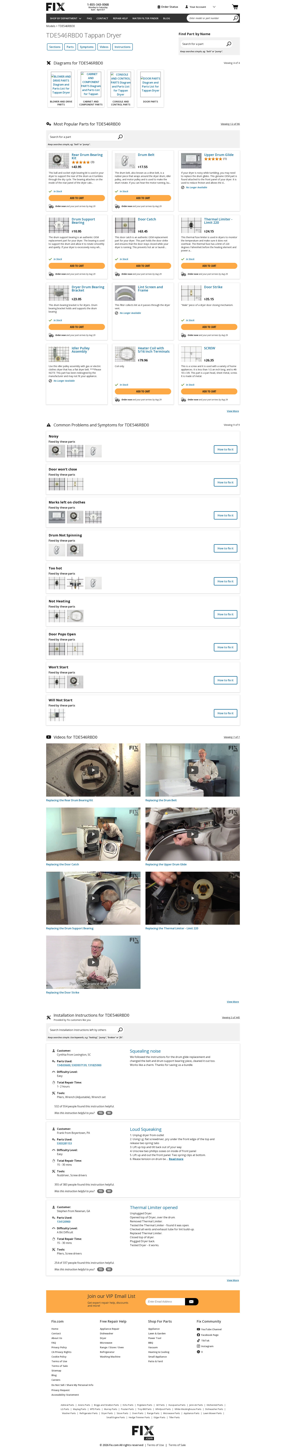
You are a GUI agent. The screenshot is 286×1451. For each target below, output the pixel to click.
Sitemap (56, 1370)
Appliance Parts (191, 1413)
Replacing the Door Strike (62, 992)
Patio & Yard (155, 1361)
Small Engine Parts (115, 1417)
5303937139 (79, 1065)
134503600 (63, 1065)
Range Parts (153, 1413)
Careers (55, 1379)
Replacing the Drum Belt (161, 800)
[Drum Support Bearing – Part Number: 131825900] (59, 225)
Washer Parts (69, 1413)
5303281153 (64, 1143)
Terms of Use (59, 1361)
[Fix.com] (57, 7)
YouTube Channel (211, 1329)
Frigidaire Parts (144, 1404)
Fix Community (209, 1321)
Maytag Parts (79, 1409)
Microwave (106, 1342)
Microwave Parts (171, 1413)
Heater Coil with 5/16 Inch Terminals (154, 350)
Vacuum (153, 1347)
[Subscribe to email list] (191, 1301)
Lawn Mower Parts (212, 1413)
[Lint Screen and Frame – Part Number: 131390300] (125, 293)
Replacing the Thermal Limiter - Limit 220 (171, 928)
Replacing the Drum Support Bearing (69, 928)
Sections (54, 47)
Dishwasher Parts (214, 1409)
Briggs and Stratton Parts (106, 1404)
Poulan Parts (127, 1409)
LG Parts (65, 1409)
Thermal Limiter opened (154, 1207)
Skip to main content (143, 18)
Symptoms (87, 47)
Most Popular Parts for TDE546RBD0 (87, 124)
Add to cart (77, 198)
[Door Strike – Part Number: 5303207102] (191, 293)
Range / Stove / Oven (112, 1347)
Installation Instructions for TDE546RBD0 (91, 1017)
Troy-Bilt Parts (145, 1409)
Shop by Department (63, 18)
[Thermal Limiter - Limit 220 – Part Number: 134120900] (191, 225)
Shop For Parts (160, 1321)
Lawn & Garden (157, 1333)
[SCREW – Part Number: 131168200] (191, 354)
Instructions (122, 47)
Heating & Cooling (158, 1351)
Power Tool (154, 1337)
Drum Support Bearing (83, 221)
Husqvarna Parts (177, 1404)
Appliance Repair (109, 1328)
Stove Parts (122, 1413)
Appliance (154, 1328)
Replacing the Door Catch (62, 864)
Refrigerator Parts (89, 1413)
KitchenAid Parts (215, 1404)
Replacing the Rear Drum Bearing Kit (69, 800)
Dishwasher (106, 1333)
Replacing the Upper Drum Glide (166, 864)
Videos (104, 47)
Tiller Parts (174, 1417)
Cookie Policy (59, 1356)
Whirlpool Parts (163, 1409)
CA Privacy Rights (61, 1351)
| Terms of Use (154, 1445)
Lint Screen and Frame (150, 288)
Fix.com (57, 1321)
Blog (166, 18)
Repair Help (120, 18)
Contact (102, 18)
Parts (70, 47)
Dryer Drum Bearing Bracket (88, 288)
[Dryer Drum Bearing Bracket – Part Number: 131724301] (59, 293)
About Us (56, 1337)
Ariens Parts (84, 1404)
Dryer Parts (107, 1413)
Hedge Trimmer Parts (139, 1417)
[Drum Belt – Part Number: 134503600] (125, 161)
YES (100, 1113)
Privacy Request (60, 1390)
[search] (235, 17)
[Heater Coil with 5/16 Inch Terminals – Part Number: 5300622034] (125, 354)
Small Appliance (157, 1356)
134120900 (63, 1221)
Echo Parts (128, 1404)
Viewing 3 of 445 (231, 1017)
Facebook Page (209, 1334)
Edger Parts (159, 1417)
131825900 (94, 1065)
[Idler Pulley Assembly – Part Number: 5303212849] (59, 354)
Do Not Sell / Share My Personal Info (71, 1385)
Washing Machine (110, 1356)
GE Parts (160, 1404)
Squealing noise (145, 1051)
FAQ (89, 18)
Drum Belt (146, 154)
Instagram (207, 1346)
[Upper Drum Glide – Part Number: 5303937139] (191, 161)
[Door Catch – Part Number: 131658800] (125, 225)
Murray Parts (110, 1409)
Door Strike (213, 287)
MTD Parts (95, 1409)
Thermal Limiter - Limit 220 (218, 221)
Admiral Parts (67, 1404)
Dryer (103, 1337)
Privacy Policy (59, 1347)
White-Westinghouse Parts (188, 1409)
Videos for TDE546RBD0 (75, 737)
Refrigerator (107, 1351)
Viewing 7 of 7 (232, 737)
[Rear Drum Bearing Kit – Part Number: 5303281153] (59, 161)
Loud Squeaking (146, 1129)
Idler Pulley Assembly (81, 350)
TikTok (205, 1340)
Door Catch (147, 219)
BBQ (150, 1342)
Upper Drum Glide (219, 154)
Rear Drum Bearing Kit (87, 156)
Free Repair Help (113, 1321)
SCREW (209, 348)
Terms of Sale (59, 1365)
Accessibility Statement (65, 1394)
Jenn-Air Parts (196, 1404)
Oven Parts (137, 1413)
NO (109, 1113)
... (175, 1159)
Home (54, 1328)
